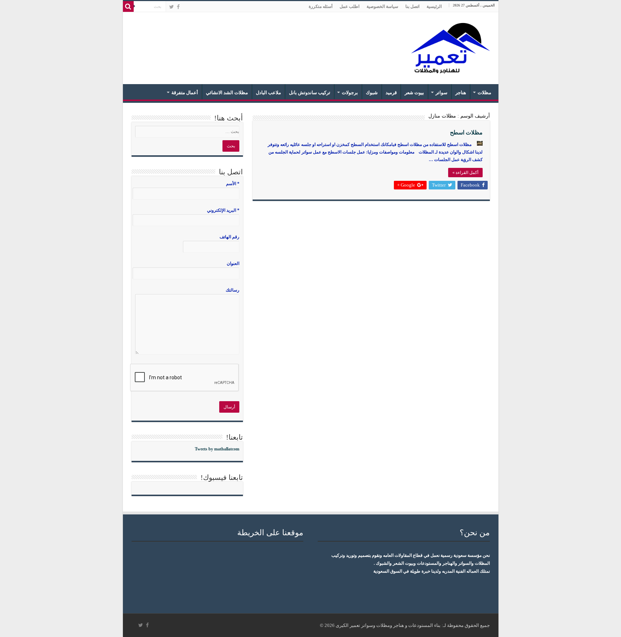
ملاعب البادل (268, 92)
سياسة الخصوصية (382, 6)
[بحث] (128, 6)
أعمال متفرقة (184, 92)
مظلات (484, 92)
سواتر (441, 92)
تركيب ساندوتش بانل (309, 92)
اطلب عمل (349, 6)
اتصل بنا (412, 6)
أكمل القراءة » (465, 172)
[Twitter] (172, 7)
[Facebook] (178, 7)
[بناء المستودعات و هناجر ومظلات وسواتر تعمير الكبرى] (448, 46)
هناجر (460, 92)
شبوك (372, 92)
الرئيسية (434, 6)
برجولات (350, 92)
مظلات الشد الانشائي (227, 92)
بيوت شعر (414, 92)
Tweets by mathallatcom (217, 449)
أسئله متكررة (320, 6)
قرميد (391, 92)
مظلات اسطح (466, 132)
